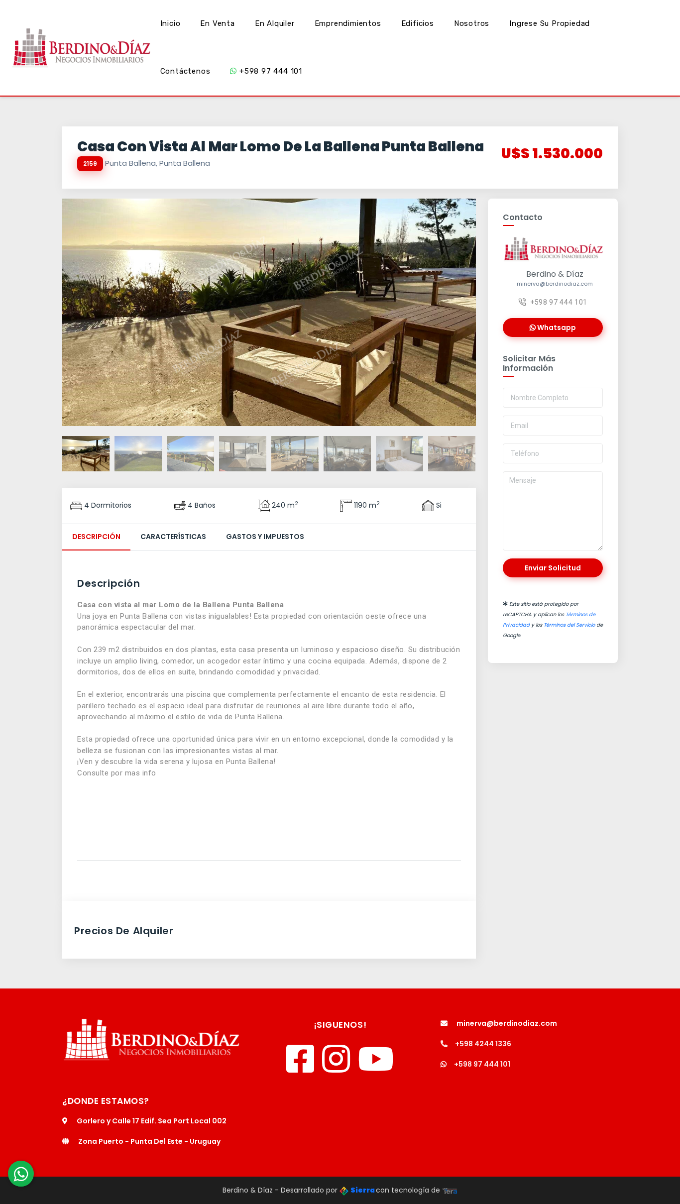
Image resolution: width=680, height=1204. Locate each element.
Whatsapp (556, 327)
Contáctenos (185, 71)
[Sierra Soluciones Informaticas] (450, 1190)
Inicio (170, 23)
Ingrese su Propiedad (549, 23)
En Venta (217, 23)
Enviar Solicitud (553, 568)
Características (173, 537)
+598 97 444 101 (269, 71)
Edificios (417, 23)
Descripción (96, 537)
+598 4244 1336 (483, 1044)
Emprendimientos (348, 23)
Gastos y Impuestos (265, 537)
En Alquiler (275, 23)
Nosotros (471, 23)
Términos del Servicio (569, 625)
